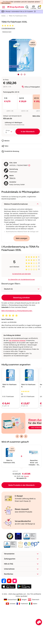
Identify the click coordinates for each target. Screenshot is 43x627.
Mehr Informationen (21, 331)
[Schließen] (39, 286)
